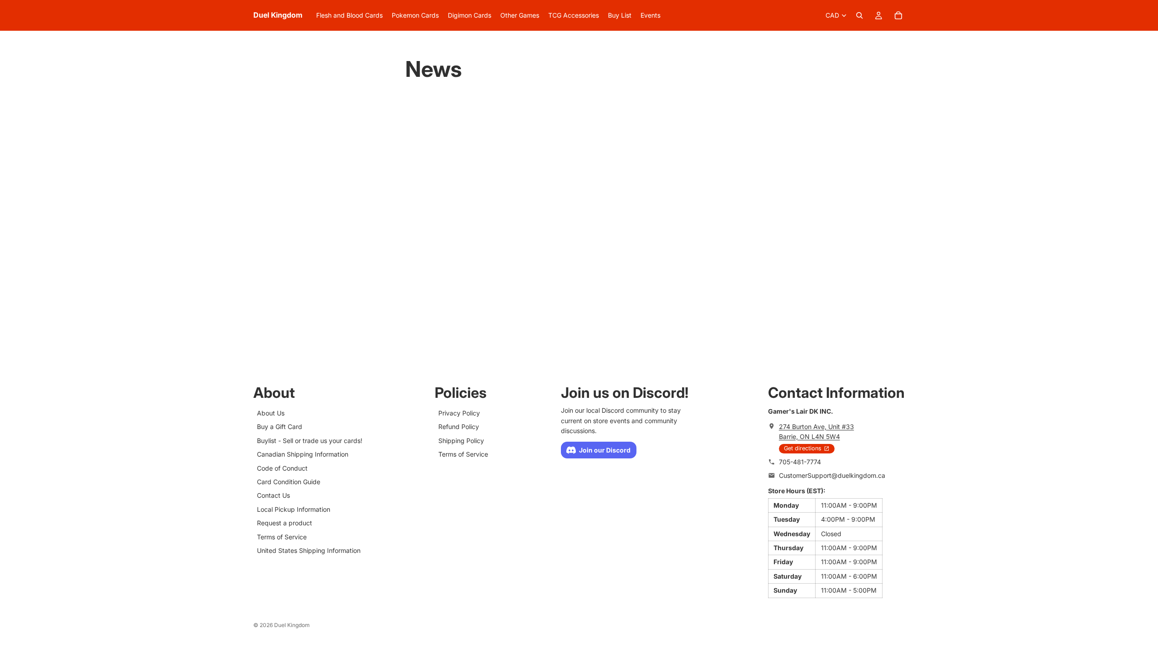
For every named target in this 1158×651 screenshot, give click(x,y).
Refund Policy (458, 427)
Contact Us (273, 496)
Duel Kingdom (292, 625)
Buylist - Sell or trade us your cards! (309, 440)
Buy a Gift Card (279, 427)
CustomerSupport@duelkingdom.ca (832, 475)
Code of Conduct (282, 468)
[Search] (859, 15)
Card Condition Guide (288, 482)
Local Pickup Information (293, 509)
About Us (271, 413)
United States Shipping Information (309, 550)
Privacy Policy (459, 413)
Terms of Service (282, 537)
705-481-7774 (800, 462)
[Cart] (898, 15)
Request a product (284, 523)
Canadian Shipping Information (302, 454)
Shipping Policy (461, 440)
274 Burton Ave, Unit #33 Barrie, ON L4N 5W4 (816, 431)
